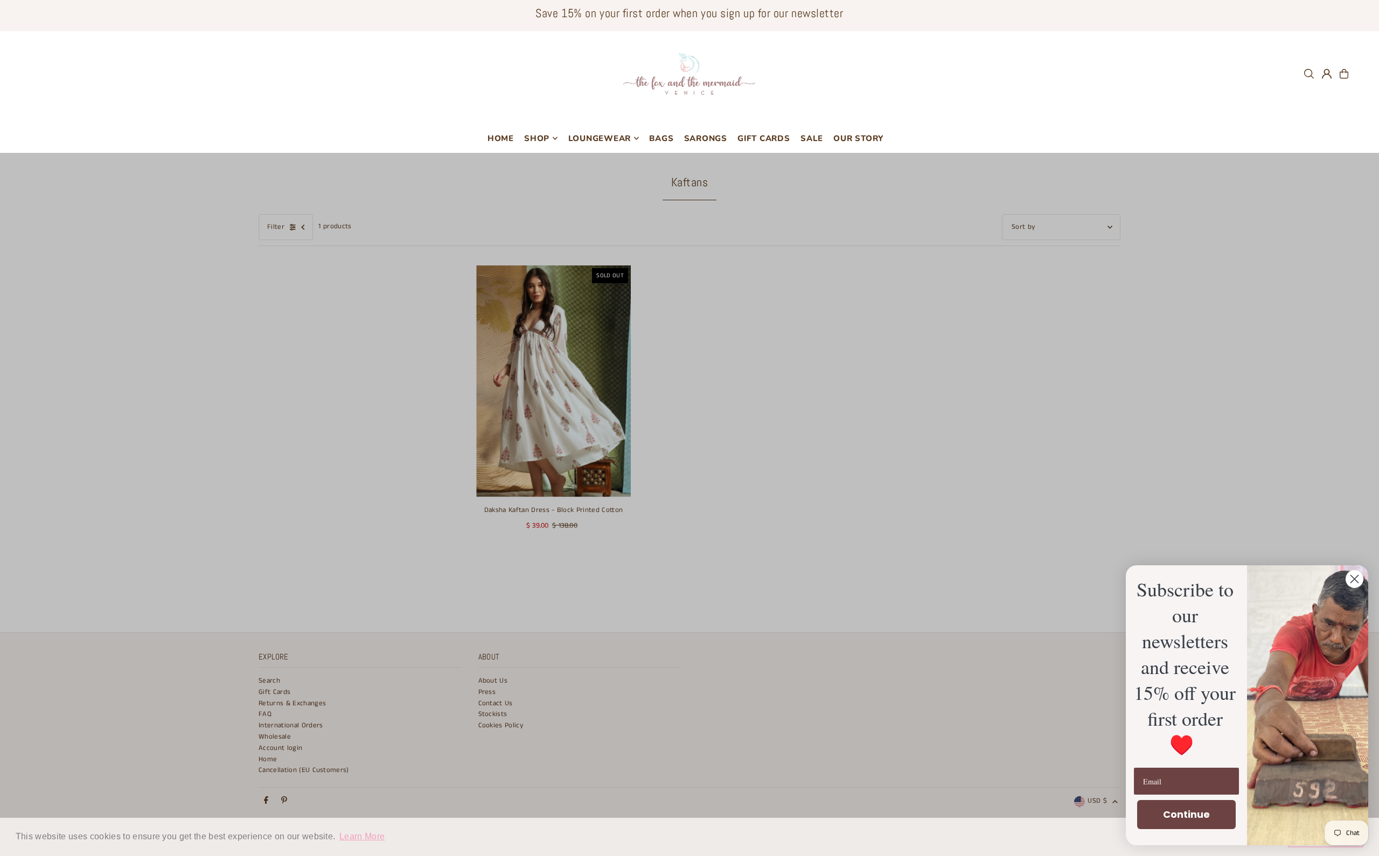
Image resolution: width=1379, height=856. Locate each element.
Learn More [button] (362, 836)
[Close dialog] (1354, 579)
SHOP (536, 138)
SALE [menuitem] (811, 138)
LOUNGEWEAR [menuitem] (599, 138)
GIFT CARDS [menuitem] (763, 138)
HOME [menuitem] (500, 138)
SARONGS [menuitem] (705, 138)
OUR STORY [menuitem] (858, 138)
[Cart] (1344, 74)
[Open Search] (1309, 74)
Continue (1186, 814)
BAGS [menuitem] (661, 138)
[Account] (1327, 74)
